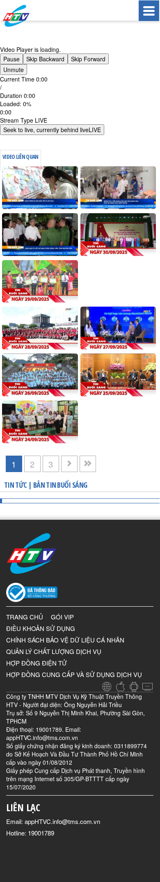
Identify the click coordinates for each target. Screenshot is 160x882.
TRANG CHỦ (24, 616)
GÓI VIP (62, 616)
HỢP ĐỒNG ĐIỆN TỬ (36, 663)
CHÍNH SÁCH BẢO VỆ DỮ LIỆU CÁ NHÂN (65, 639)
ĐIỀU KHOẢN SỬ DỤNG (40, 628)
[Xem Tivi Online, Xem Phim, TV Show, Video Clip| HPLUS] (24, 16)
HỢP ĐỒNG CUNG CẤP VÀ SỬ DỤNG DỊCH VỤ (74, 674)
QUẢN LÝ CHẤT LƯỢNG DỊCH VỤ (53, 651)
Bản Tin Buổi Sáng (60, 485)
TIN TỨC (15, 485)
